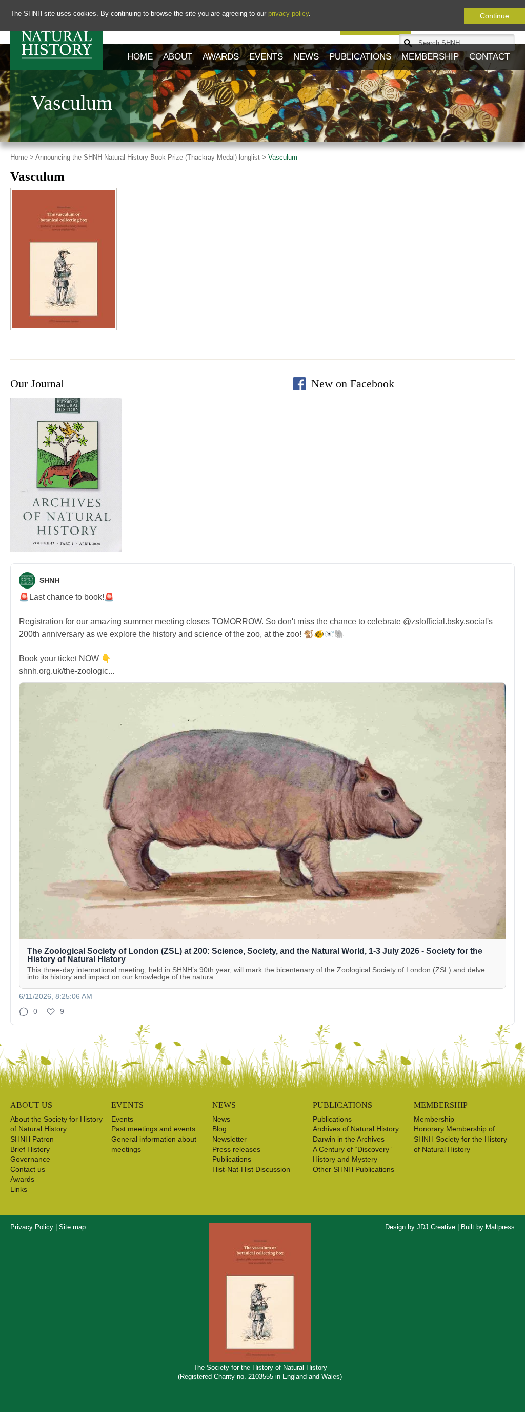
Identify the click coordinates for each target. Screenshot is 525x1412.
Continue (494, 16)
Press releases (236, 1149)
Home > (22, 157)
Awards (221, 57)
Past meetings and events (153, 1129)
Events (266, 57)
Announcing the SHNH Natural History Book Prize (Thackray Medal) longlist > (150, 157)
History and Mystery (345, 1159)
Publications (360, 57)
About (177, 57)
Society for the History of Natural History (56, 35)
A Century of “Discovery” (352, 1149)
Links (18, 1189)
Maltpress (500, 1227)
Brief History (30, 1149)
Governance (30, 1159)
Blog (219, 1129)
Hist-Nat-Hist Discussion (251, 1169)
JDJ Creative (436, 1227)
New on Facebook (352, 383)
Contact (489, 57)
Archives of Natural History (356, 1129)
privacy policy (288, 13)
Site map (72, 1227)
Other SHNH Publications (353, 1169)
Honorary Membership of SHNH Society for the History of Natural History (460, 1139)
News (306, 57)
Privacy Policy (31, 1227)
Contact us (27, 1169)
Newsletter (229, 1139)
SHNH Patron (32, 1139)
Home (140, 57)
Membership (430, 57)
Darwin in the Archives (349, 1139)
